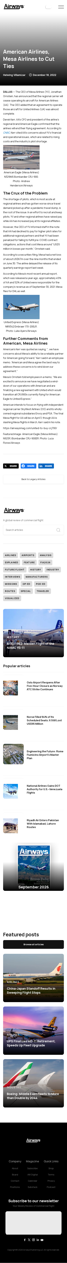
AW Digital (32, 1174)
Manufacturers (37, 576)
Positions (15, 1187)
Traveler (43, 591)
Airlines (10, 555)
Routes (10, 591)
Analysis (45, 555)
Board (15, 1174)
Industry (53, 569)
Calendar (32, 1180)
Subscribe (32, 1168)
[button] (48, 7)
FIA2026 (45, 562)
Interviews (12, 576)
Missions (11, 583)
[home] (14, 6)
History (35, 569)
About (15, 1168)
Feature (29, 562)
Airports (28, 555)
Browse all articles (34, 944)
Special (26, 591)
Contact (15, 1180)
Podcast (51, 1187)
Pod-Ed (40, 583)
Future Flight (15, 569)
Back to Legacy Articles (33, 479)
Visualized (12, 598)
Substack (32, 1187)
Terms (51, 1174)
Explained (11, 562)
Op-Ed (26, 583)
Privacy (51, 1180)
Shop (51, 1168)
